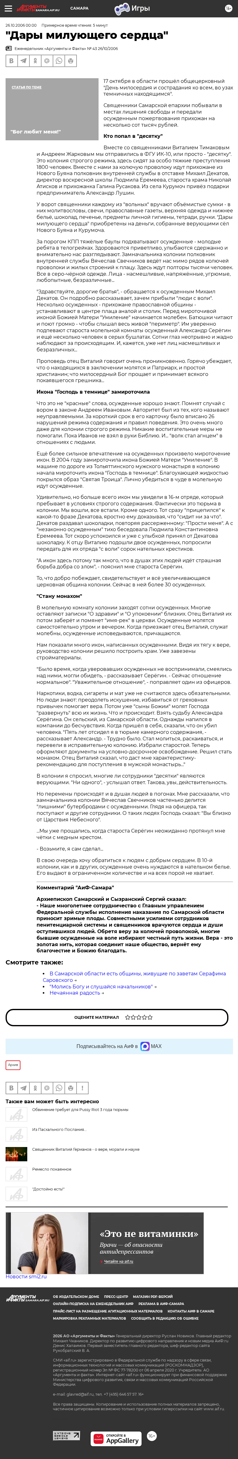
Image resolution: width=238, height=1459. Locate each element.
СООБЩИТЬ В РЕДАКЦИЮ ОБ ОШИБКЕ (165, 1319)
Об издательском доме (76, 1297)
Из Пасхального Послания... (59, 1129)
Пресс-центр (116, 1297)
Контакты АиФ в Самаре (191, 1311)
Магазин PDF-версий (153, 1297)
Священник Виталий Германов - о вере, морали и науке (85, 1149)
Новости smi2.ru (26, 1277)
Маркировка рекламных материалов (89, 1319)
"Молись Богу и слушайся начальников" (101, 987)
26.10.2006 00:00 (21, 25)
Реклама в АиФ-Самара (161, 1304)
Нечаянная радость (75, 993)
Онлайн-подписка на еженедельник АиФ (93, 1304)
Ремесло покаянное (51, 1169)
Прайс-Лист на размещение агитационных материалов (108, 1311)
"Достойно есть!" (48, 1189)
